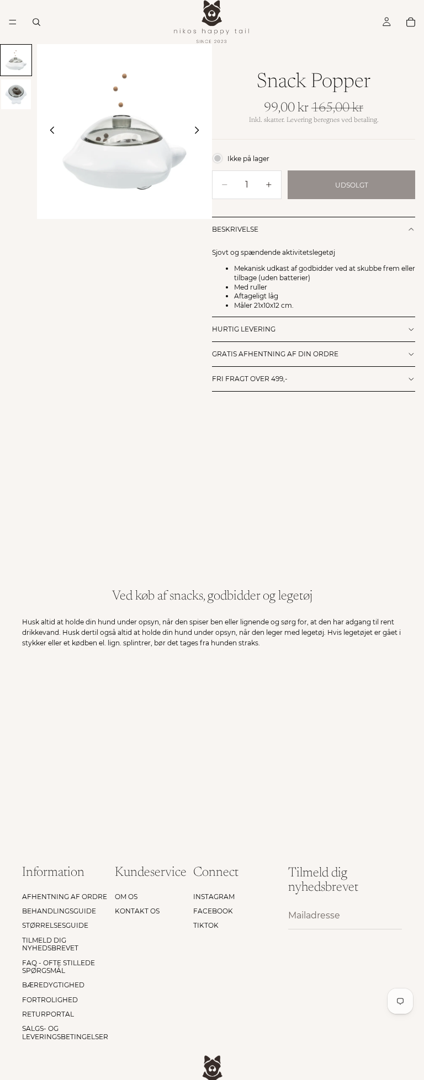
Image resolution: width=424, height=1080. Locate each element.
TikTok (206, 926)
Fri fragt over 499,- (250, 379)
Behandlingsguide (59, 911)
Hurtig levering (243, 329)
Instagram (214, 896)
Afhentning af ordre (64, 896)
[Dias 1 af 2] (16, 60)
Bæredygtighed (53, 985)
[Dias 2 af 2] (16, 94)
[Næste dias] (200, 132)
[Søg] (36, 22)
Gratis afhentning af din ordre (275, 354)
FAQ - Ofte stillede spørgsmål (58, 967)
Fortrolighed (50, 1000)
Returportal (48, 1014)
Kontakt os (137, 911)
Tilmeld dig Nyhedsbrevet (50, 944)
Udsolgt (351, 185)
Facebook (213, 911)
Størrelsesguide (55, 926)
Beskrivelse (235, 229)
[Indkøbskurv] (411, 22)
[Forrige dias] (49, 132)
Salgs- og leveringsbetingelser (65, 1033)
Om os (126, 896)
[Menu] (12, 22)
